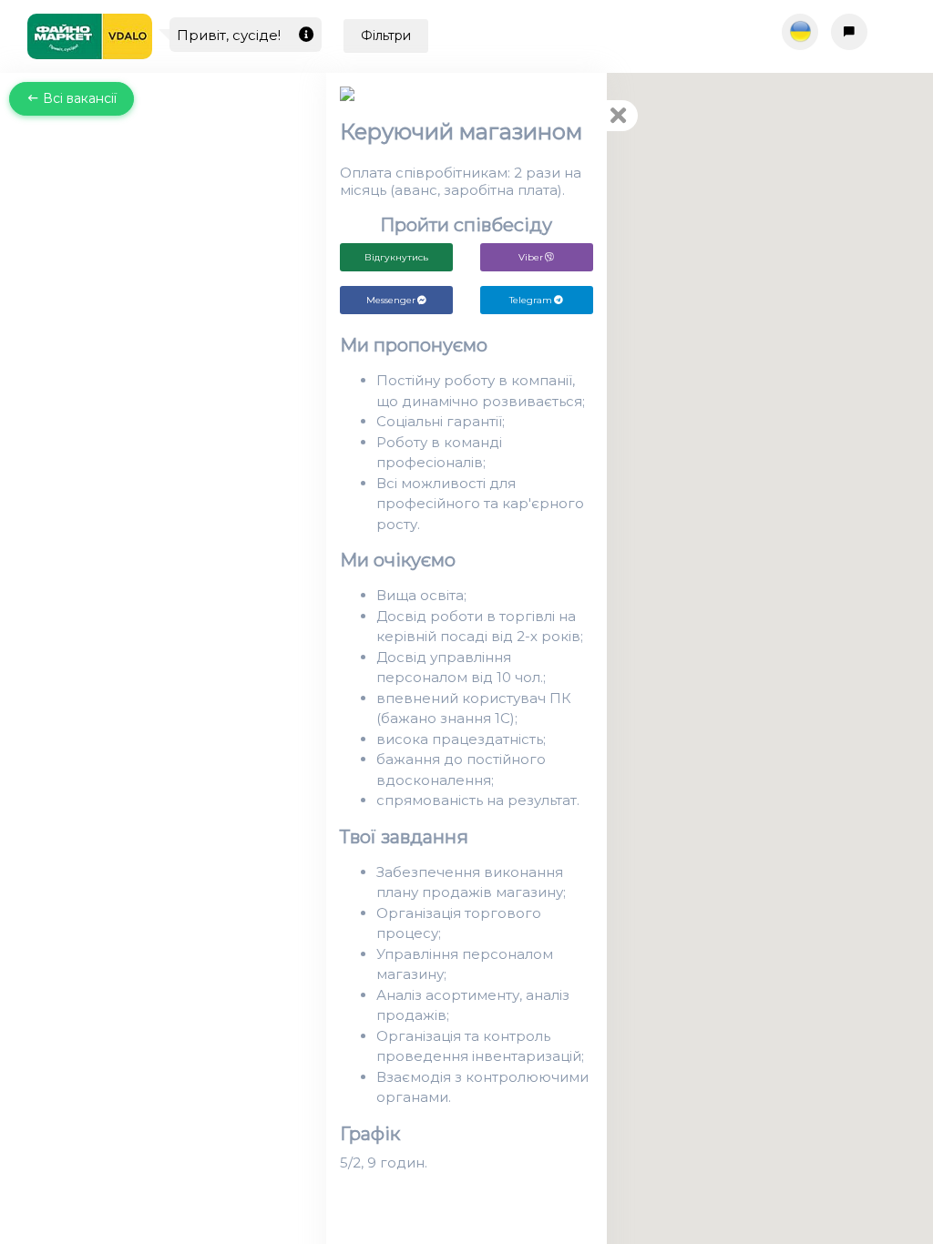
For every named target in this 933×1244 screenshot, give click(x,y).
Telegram (530, 300)
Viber (530, 257)
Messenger (390, 300)
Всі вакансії (78, 98)
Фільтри (386, 35)
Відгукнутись (396, 257)
